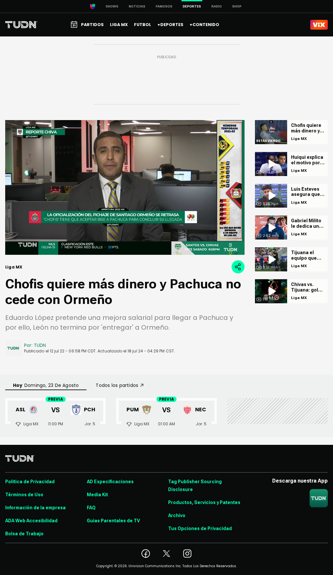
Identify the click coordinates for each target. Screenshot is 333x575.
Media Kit (97, 494)
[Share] (238, 266)
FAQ (91, 507)
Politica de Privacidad (30, 481)
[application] (125, 187)
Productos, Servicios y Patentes (204, 502)
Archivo (176, 515)
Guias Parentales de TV (113, 520)
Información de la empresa (35, 507)
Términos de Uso (24, 494)
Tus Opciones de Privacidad (200, 528)
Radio (216, 6)
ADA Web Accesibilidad (31, 520)
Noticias (137, 6)
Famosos (164, 6)
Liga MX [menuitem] (119, 24)
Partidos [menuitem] (92, 24)
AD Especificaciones (110, 481)
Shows (112, 6)
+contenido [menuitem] (204, 24)
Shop (237, 6)
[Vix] (319, 25)
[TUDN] (21, 24)
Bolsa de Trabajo (24, 533)
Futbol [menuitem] (142, 24)
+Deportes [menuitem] (170, 24)
